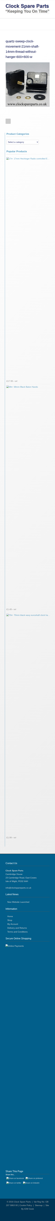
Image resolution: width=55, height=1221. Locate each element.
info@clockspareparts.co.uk (18, 888)
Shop (9, 920)
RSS (30, 1215)
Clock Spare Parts (22, 1202)
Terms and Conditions (17, 932)
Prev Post (8, 121)
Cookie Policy (26, 1205)
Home (10, 916)
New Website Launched (18, 902)
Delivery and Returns (17, 928)
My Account (12, 924)
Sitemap (39, 1205)
